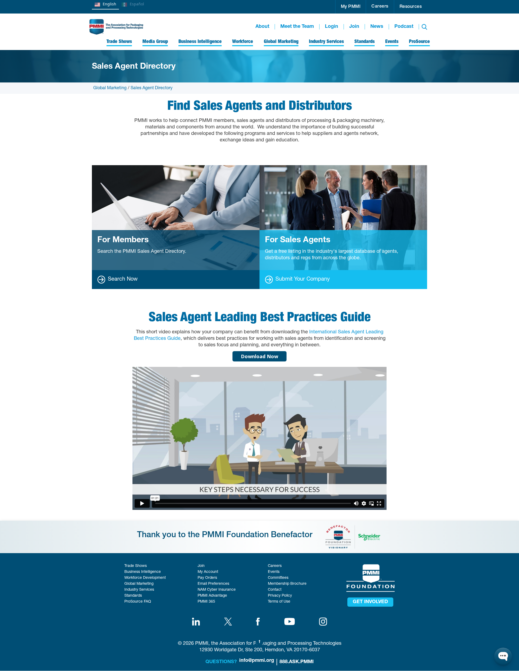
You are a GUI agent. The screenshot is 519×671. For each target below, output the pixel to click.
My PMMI (351, 7)
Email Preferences (213, 584)
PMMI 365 (206, 602)
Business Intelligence (142, 572)
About (262, 26)
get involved (370, 602)
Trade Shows (135, 566)
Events (274, 572)
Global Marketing (110, 88)
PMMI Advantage (212, 596)
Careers (379, 7)
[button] (351, 7)
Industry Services (139, 590)
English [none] (109, 3)
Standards (133, 596)
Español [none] (137, 3)
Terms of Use (279, 602)
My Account (208, 572)
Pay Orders (207, 578)
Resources (411, 7)
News (376, 26)
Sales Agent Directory (151, 88)
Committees (278, 578)
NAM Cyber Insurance (217, 590)
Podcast (403, 26)
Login (331, 26)
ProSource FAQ (137, 602)
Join (354, 26)
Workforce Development (145, 578)
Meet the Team (297, 26)
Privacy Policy (280, 596)
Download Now (259, 356)
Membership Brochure (287, 584)
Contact (274, 590)
